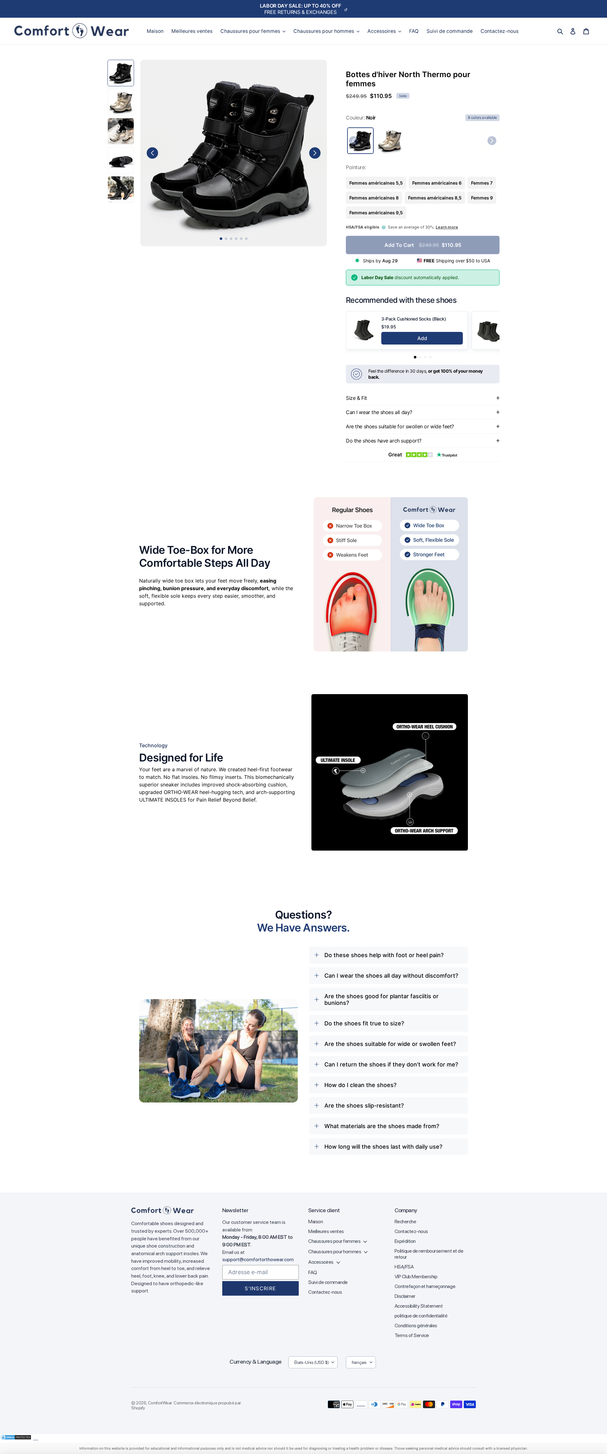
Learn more (447, 227)
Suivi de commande (328, 1282)
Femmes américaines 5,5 (376, 183)
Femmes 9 (482, 197)
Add (422, 338)
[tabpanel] (233, 153)
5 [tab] (241, 238)
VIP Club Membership (416, 1277)
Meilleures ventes (326, 1231)
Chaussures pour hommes (335, 1252)
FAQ (312, 1272)
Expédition (405, 1241)
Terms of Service (412, 1335)
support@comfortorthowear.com (258, 1259)
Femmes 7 (482, 183)
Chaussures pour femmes (334, 1241)
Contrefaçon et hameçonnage (425, 1286)
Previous (152, 153)
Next (315, 153)
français (359, 1362)
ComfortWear (160, 1402)
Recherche (405, 1222)
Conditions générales (416, 1326)
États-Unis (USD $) (311, 1362)
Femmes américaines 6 (437, 183)
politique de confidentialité (421, 1316)
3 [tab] (231, 238)
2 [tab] (226, 238)
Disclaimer (405, 1296)
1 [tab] (221, 238)
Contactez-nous (325, 1292)
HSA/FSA (404, 1267)
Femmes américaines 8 (374, 197)
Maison (315, 1222)
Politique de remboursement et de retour (429, 1254)
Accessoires (321, 1262)
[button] (415, 357)
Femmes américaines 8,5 (435, 197)
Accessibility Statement (419, 1306)
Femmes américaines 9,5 (376, 212)
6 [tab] (246, 238)
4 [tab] (236, 238)
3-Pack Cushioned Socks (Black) (413, 318)
